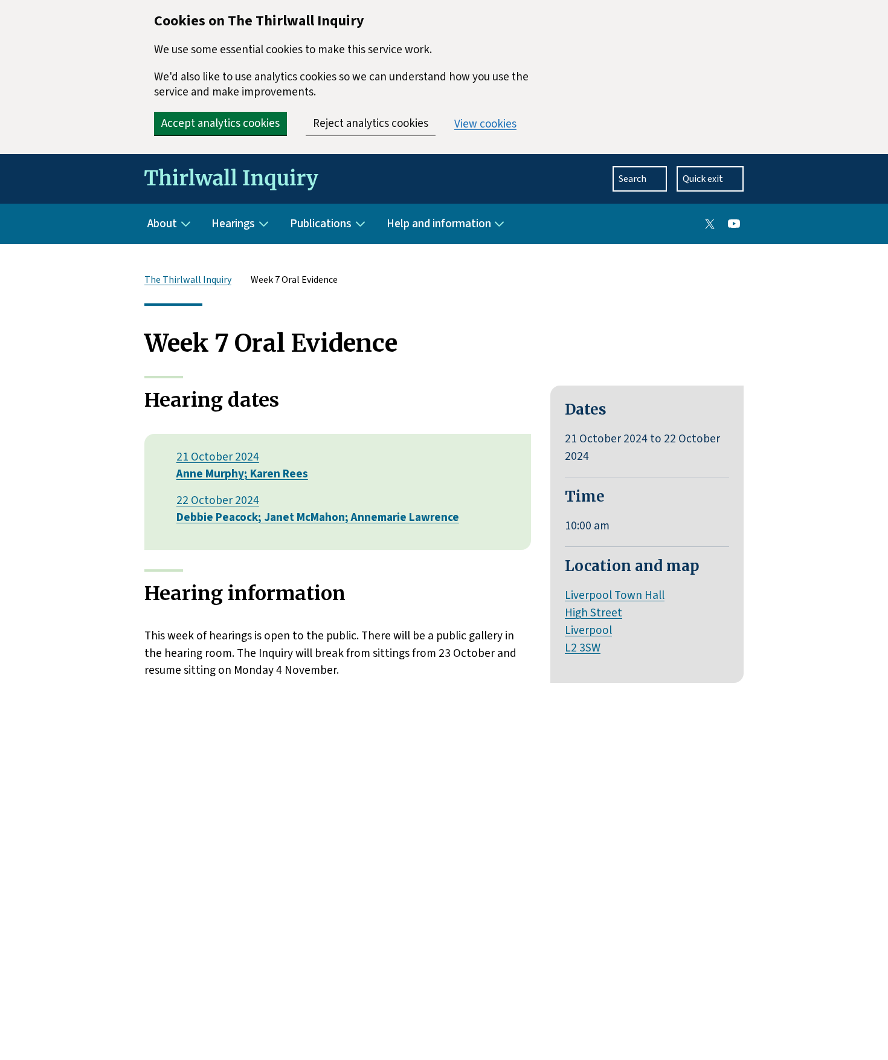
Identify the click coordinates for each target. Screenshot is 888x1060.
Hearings (233, 223)
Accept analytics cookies (220, 123)
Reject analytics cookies (370, 123)
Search (632, 179)
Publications (321, 223)
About (162, 223)
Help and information (439, 223)
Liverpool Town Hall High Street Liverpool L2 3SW (614, 621)
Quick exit (703, 179)
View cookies (485, 124)
